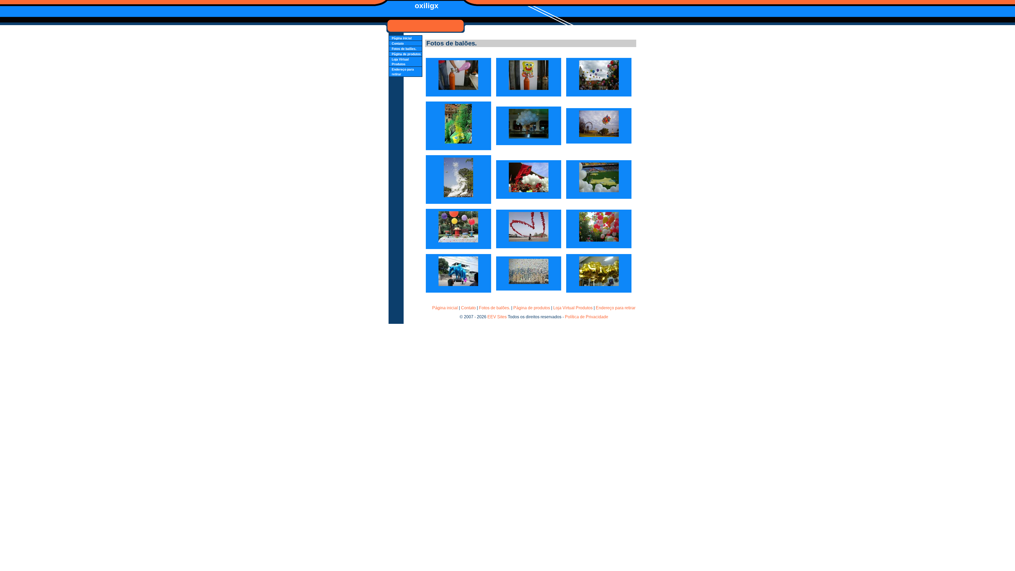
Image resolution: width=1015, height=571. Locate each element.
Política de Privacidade (586, 317)
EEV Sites (497, 317)
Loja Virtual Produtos (573, 308)
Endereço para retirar (615, 308)
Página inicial (402, 38)
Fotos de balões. (404, 49)
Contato (398, 43)
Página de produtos (406, 54)
